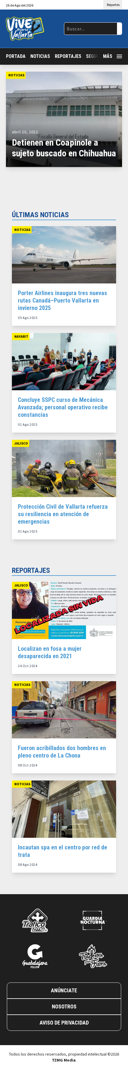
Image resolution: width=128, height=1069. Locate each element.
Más (107, 56)
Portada (16, 56)
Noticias (40, 56)
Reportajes (68, 56)
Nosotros (64, 1006)
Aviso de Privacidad (64, 1022)
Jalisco (21, 443)
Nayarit (21, 336)
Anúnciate (64, 990)
